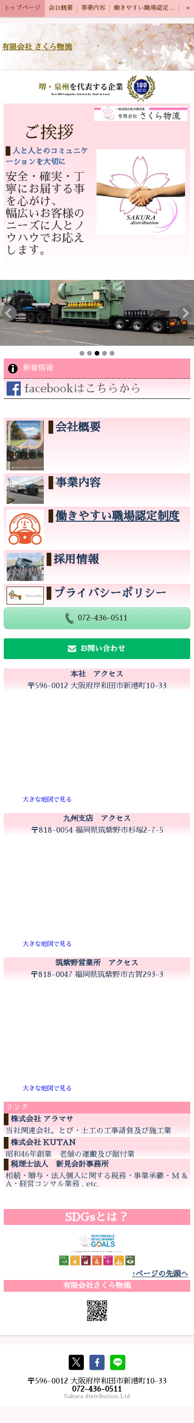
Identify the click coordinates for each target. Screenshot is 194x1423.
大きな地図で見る (47, 799)
